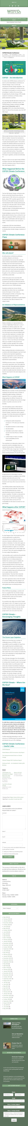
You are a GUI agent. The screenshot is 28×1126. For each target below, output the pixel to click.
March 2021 (6, 990)
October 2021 (6, 977)
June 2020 (6, 1006)
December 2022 (7, 958)
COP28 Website (6, 749)
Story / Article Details (14, 1110)
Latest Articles (16, 56)
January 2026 (6, 921)
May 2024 (5, 934)
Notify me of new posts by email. (11, 853)
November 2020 (7, 997)
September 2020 (7, 1001)
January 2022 (6, 971)
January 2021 (6, 993)
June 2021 (6, 984)
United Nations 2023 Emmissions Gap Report (13, 752)
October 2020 (6, 999)
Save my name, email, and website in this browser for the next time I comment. (13, 848)
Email (3, 836)
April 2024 (5, 936)
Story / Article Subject (14, 1104)
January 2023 (6, 956)
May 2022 (5, 964)
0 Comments (10, 57)
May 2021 (5, 986)
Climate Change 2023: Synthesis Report (12, 760)
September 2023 (7, 949)
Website (4, 842)
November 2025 (7, 922)
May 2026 (5, 917)
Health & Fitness (6, 56)
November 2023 (7, 945)
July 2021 (5, 982)
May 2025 (5, 928)
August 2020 (6, 1003)
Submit (14, 1120)
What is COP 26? (18, 772)
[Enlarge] (23, 511)
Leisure (23, 56)
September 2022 (7, 962)
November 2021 (7, 975)
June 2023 (6, 950)
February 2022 (6, 969)
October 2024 (6, 930)
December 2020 (7, 995)
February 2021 (6, 991)
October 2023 (6, 947)
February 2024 (6, 939)
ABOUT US (14, 2)
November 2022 (7, 960)
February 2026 (6, 919)
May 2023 (5, 952)
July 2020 (5, 1005)
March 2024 (6, 937)
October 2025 (6, 924)
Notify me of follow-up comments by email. (13, 851)
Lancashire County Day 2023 (15, 799)
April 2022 (5, 965)
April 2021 (5, 988)
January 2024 (6, 941)
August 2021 (6, 980)
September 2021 (7, 978)
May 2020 (5, 1008)
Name (4, 831)
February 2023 (6, 954)
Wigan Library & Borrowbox (16, 797)
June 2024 (6, 932)
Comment (4, 813)
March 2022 (6, 967)
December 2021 (7, 973)
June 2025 (6, 926)
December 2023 (7, 943)
